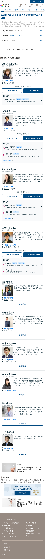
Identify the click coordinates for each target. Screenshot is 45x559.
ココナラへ (5, 2)
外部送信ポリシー (32, 531)
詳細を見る (22, 304)
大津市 (12, 81)
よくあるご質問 (9, 533)
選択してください (16, 35)
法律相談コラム (9, 528)
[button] (22, 160)
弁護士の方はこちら (37, 1)
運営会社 (7, 547)
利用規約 (29, 525)
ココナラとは (8, 531)
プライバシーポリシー (33, 528)
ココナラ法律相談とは (11, 523)
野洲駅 (6, 450)
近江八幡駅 (7, 247)
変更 (41, 31)
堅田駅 (6, 83)
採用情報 (7, 550)
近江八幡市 (13, 245)
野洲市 (11, 448)
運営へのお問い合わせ (11, 536)
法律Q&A (7, 525)
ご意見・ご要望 (31, 523)
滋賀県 (6, 81)
